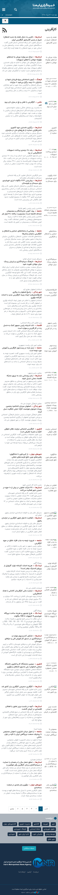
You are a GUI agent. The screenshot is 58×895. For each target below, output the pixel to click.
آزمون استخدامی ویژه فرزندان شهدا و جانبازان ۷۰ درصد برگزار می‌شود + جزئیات (23, 81)
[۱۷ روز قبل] (50, 40)
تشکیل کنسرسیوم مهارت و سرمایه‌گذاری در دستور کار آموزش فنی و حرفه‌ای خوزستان (23, 638)
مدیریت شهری (25, 824)
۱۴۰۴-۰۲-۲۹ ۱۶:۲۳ (33, 681)
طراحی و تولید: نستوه (27, 892)
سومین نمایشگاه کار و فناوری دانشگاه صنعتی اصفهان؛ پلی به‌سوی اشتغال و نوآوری (23, 665)
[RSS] (4, 30)
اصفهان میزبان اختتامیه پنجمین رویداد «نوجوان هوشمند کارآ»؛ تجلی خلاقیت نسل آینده (22, 409)
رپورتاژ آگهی (37, 563)
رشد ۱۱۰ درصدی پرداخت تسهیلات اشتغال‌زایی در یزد (24, 152)
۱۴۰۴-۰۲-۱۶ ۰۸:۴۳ (33, 754)
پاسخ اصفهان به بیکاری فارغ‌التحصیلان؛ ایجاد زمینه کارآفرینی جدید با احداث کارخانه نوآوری (21, 295)
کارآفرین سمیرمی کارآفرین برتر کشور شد (22, 686)
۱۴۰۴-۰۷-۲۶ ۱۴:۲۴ (34, 449)
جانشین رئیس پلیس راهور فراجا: (30, 208)
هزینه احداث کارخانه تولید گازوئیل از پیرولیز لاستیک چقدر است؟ (23, 567)
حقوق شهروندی (49, 829)
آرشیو (29, 872)
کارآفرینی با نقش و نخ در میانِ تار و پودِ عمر (23, 104)
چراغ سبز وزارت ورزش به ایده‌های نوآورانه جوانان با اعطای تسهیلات (24, 58)
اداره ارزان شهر (23, 834)
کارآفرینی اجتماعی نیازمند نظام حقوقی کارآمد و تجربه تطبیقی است (23, 430)
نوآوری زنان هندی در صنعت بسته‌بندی (24, 786)
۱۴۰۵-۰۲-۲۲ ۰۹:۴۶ (33, 122)
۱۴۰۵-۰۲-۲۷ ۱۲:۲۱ (34, 97)
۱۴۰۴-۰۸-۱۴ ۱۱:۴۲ (34, 424)
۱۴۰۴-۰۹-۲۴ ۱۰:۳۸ (33, 226)
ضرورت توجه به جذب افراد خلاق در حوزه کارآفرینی (22, 542)
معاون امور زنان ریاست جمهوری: (30, 345)
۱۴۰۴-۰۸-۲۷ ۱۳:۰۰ (33, 340)
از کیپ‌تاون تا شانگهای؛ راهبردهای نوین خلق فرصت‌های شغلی (26, 456)
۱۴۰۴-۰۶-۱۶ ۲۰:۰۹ (34, 507)
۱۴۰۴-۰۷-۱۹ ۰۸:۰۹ (34, 480)
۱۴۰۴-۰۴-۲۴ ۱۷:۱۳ (33, 605)
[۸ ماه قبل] (50, 178)
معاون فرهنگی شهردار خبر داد (31, 403)
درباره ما (36, 872)
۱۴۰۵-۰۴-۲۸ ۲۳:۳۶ (33, 74)
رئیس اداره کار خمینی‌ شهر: (32, 485)
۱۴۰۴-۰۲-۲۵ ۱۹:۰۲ (34, 724)
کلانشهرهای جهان (10, 824)
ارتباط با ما (22, 872)
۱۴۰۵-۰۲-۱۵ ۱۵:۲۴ (33, 145)
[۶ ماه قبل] (50, 153)
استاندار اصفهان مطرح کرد (32, 289)
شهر (53, 824)
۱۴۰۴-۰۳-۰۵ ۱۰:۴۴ (33, 659)
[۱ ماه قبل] (50, 60)
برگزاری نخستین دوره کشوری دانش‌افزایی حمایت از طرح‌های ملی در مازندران (23, 129)
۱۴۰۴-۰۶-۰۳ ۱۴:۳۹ (33, 558)
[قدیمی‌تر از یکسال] (50, 566)
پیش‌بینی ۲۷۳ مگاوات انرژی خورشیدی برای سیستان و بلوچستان (22, 182)
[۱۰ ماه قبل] (50, 432)
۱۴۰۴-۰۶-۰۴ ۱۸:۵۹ (33, 535)
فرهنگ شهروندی (20, 829)
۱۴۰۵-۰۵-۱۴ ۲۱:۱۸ (34, 52)
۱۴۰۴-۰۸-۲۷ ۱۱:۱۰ (34, 368)
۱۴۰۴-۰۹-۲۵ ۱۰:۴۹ (33, 203)
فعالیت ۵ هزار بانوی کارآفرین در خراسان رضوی (22, 519)
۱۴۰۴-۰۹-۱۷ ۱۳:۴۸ (33, 284)
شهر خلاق (51, 839)
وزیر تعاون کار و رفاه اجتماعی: (31, 322)
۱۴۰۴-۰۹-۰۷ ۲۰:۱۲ (34, 318)
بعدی (12, 808)
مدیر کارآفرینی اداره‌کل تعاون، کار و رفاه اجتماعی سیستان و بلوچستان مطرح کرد (24, 176)
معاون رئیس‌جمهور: (35, 373)
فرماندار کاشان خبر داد (34, 588)
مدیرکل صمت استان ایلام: (32, 259)
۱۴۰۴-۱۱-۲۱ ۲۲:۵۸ (34, 170)
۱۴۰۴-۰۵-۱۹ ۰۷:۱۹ (34, 583)
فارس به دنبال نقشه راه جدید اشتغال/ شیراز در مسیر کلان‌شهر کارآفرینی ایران (22, 39)
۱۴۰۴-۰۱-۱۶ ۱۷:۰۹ (34, 779)
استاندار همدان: (36, 759)
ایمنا (39, 6)
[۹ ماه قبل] (50, 326)
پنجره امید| (38, 729)
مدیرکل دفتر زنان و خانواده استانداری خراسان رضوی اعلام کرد (23, 514)
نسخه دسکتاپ (29, 848)
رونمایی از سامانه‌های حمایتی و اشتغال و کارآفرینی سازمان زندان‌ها (22, 232)
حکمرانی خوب (37, 834)
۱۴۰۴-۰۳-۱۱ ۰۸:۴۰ (34, 630)
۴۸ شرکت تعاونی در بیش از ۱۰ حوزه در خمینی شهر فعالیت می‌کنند (22, 489)
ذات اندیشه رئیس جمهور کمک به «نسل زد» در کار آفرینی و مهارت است (22, 327)
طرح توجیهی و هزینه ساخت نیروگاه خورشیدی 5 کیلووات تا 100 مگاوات (23, 615)
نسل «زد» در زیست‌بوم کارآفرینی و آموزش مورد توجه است (22, 349)
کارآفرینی (51, 29)
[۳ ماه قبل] (50, 82)
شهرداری (12, 834)
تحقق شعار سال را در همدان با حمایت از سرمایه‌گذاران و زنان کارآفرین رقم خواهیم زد (22, 764)
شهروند (45, 824)
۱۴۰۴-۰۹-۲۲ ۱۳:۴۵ (33, 254)
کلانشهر (36, 824)
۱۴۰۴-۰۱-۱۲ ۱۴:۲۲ (34, 799)
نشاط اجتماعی (35, 829)
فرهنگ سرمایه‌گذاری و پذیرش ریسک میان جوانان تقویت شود (23, 263)
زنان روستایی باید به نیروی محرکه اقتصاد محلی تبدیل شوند (24, 377)
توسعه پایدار (50, 834)
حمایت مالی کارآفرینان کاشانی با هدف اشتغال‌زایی (22, 592)
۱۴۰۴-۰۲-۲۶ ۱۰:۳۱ (34, 701)
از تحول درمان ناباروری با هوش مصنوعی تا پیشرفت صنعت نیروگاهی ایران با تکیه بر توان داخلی (22, 734)
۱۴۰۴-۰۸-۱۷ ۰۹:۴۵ (33, 398)
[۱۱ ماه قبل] (50, 488)
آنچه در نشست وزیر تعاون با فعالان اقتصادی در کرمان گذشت (23, 708)
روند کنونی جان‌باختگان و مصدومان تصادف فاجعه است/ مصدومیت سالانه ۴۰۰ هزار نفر (22, 213)
